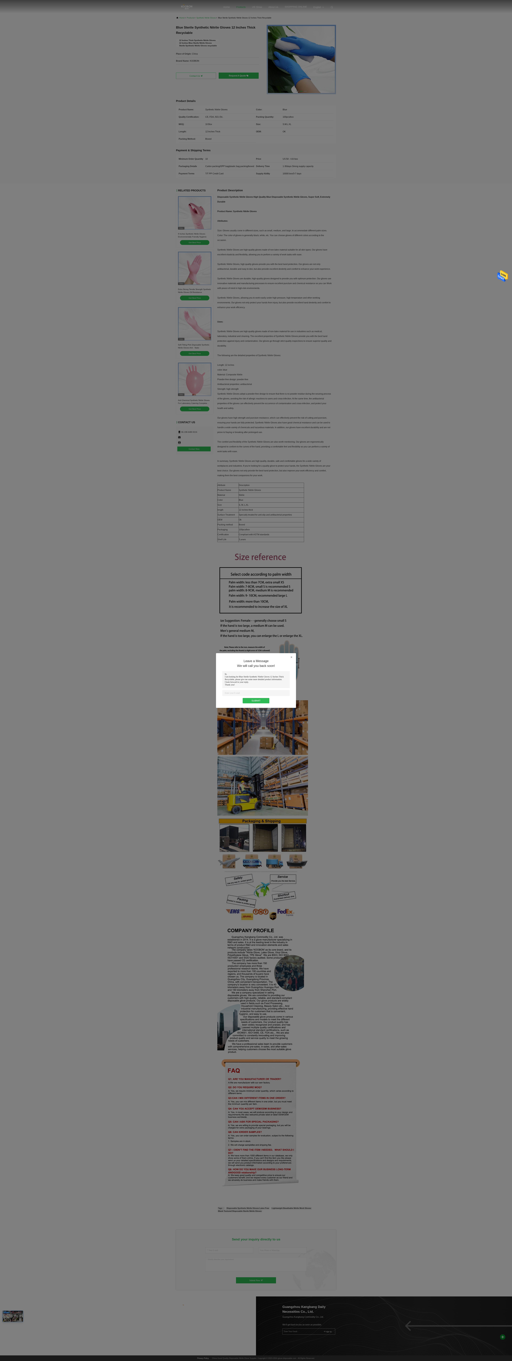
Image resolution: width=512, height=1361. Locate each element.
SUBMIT (256, 700)
